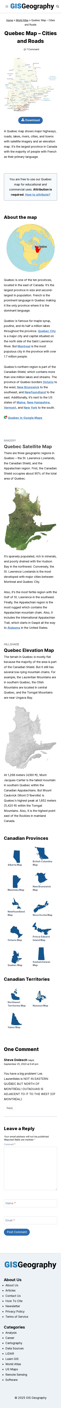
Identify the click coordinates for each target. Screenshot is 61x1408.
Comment (9, 1144)
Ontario (48, 382)
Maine (21, 402)
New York (30, 407)
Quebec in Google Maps (25, 417)
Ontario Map (15, 940)
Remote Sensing (16, 1374)
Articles (10, 1290)
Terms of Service (16, 1316)
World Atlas (22, 20)
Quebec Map (15, 965)
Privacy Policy (15, 1311)
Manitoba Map (16, 889)
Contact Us (13, 1295)
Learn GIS (12, 1359)
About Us (11, 1285)
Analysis (11, 1332)
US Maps (11, 1369)
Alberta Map (15, 864)
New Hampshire (38, 402)
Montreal (24, 346)
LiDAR (9, 1353)
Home (9, 20)
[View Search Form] (58, 6)
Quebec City (47, 331)
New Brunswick (28, 387)
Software (11, 1379)
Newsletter (12, 1306)
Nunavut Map (40, 1005)
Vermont (10, 407)
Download (32, 120)
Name (10, 1203)
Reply (10, 1108)
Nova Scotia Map (42, 915)
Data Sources (14, 1348)
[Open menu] (7, 6)
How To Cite (13, 1301)
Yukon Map (14, 1027)
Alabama (13, 627)
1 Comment (33, 49)
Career (9, 1338)
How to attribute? (37, 194)
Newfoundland (35, 392)
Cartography (13, 1343)
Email (10, 1220)
